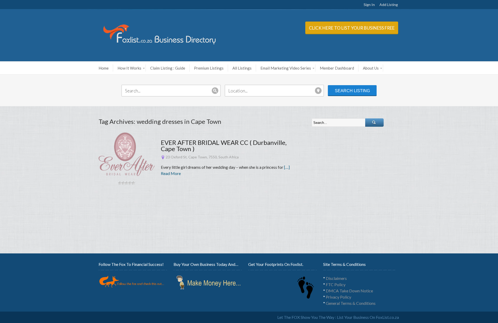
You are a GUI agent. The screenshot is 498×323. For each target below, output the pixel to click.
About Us (371, 68)
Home (104, 68)
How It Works (129, 68)
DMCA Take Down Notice (349, 290)
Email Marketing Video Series (285, 68)
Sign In (369, 4)
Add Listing (388, 4)
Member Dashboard (337, 68)
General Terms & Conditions (351, 303)
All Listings (242, 68)
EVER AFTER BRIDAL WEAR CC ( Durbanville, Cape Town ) (224, 145)
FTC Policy (335, 284)
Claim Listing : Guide (167, 68)
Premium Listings (209, 68)
